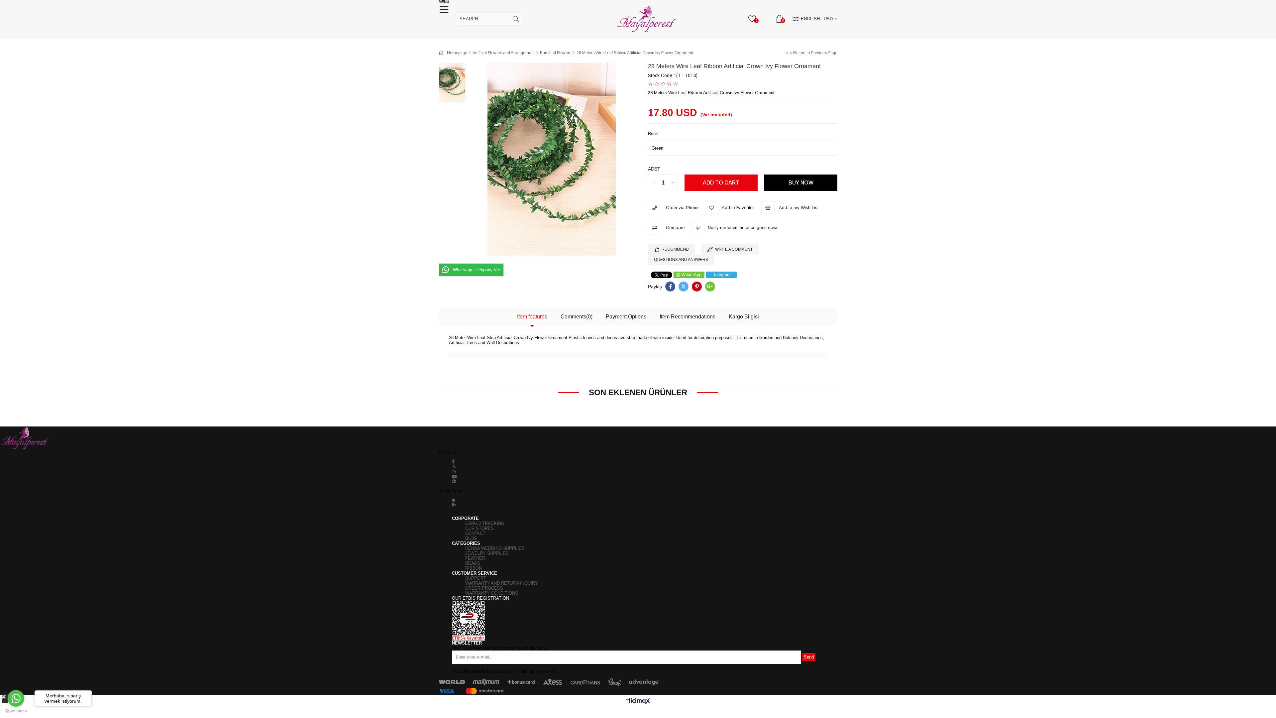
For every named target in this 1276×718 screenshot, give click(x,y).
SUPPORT (475, 578)
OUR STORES (479, 528)
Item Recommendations (687, 316)
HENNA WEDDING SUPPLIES (495, 548)
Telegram (722, 274)
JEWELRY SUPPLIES (487, 553)
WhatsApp (691, 274)
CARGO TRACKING (484, 523)
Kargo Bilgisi (744, 316)
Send (809, 657)
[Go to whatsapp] (16, 698)
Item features (532, 316)
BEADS (472, 563)
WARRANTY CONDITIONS (491, 593)
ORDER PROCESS (484, 588)
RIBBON (473, 568)
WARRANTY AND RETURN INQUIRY (501, 583)
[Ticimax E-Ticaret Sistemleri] (638, 701)
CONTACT (475, 533)
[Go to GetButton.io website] (16, 711)
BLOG (471, 538)
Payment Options (626, 316)
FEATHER (475, 558)
